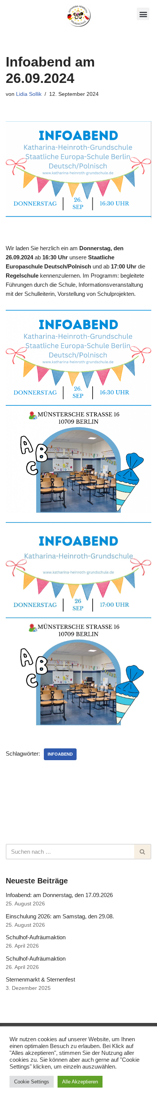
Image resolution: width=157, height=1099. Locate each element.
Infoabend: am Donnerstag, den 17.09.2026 (59, 895)
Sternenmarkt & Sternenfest (40, 979)
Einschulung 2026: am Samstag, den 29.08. (60, 916)
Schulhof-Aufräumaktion (36, 937)
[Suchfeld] (142, 851)
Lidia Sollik (29, 94)
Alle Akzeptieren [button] (80, 1082)
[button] (143, 14)
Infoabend (60, 754)
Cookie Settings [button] (31, 1082)
